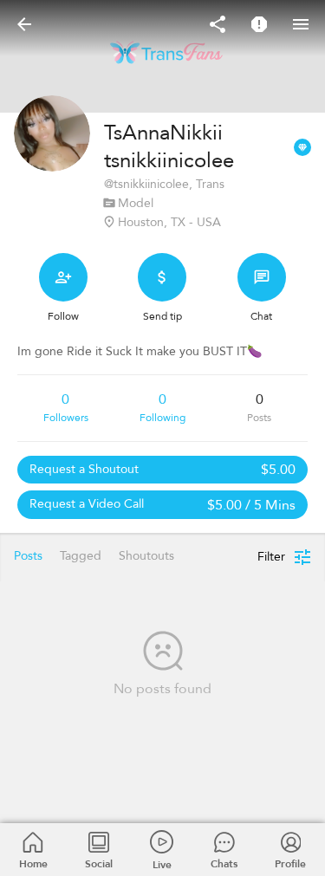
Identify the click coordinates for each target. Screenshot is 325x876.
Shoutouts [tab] (146, 556)
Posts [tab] (28, 556)
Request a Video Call (162, 505)
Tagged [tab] (80, 556)
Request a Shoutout (162, 469)
